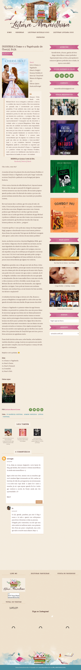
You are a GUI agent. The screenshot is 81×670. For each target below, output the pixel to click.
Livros (40, 414)
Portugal (6, 417)
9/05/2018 (9, 461)
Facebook (17, 161)
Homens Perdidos (30, 414)
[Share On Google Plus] (41, 409)
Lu (12, 508)
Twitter (23, 161)
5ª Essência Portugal (15, 414)
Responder (39, 502)
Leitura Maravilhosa (43, 667)
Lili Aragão (10, 459)
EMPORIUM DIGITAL (61, 667)
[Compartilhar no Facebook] (30, 409)
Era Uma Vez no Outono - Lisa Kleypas (65, 263)
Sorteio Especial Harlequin (65, 309)
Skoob (32, 62)
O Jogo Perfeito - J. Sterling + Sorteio (65, 286)
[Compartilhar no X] (34, 409)
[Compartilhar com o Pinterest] (38, 409)
